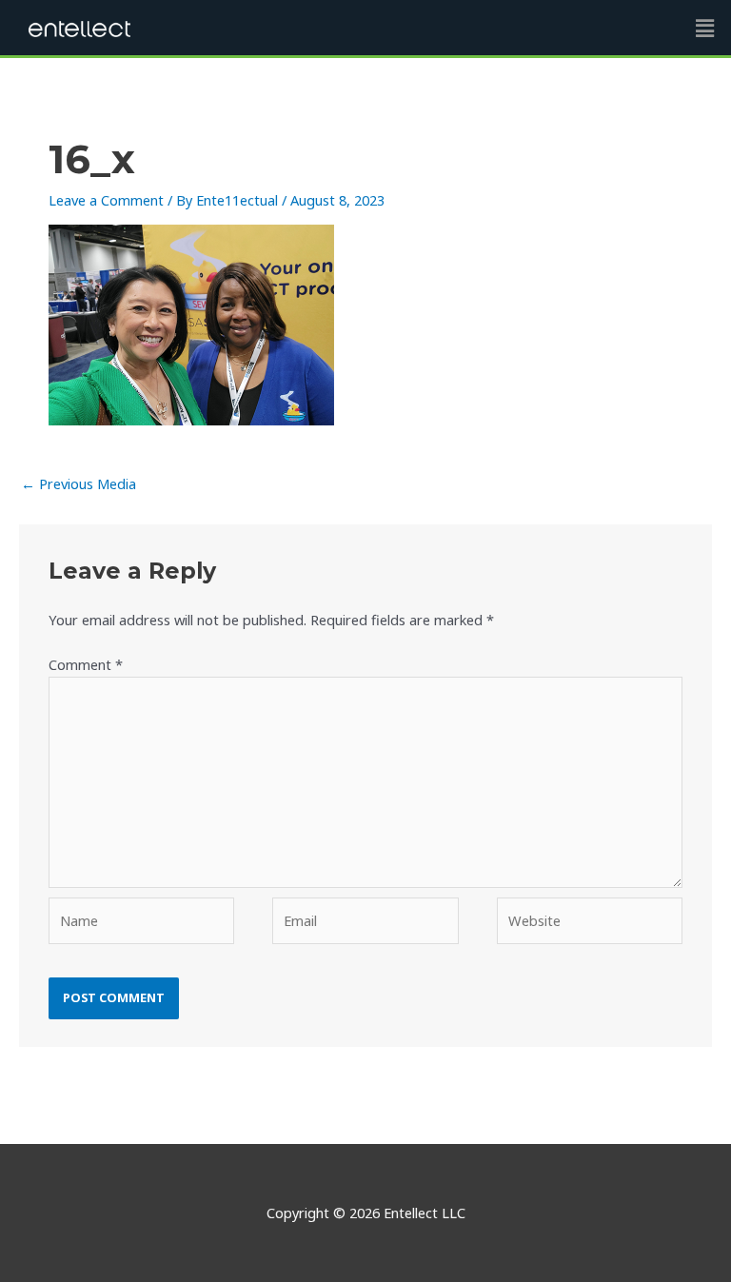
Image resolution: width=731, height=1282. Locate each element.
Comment (86, 664)
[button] (705, 28)
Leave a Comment (106, 199)
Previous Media (78, 483)
